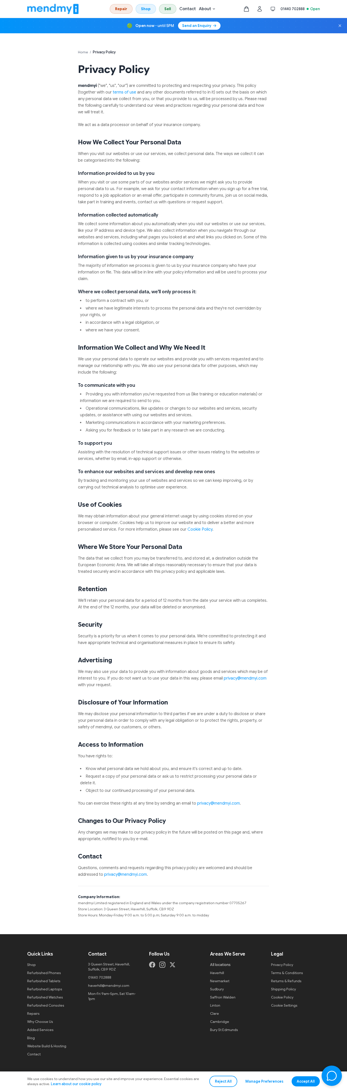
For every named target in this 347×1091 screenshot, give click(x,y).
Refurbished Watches (45, 997)
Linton (215, 1005)
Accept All (306, 1081)
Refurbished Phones (44, 973)
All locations (220, 964)
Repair (121, 9)
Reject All (223, 1081)
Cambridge (219, 1021)
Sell (167, 9)
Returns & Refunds (286, 981)
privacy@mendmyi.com (245, 678)
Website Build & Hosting (46, 1046)
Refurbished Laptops (44, 989)
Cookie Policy (199, 529)
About (205, 8)
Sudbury (217, 989)
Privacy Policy (282, 964)
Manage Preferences (264, 1081)
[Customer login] (259, 8)
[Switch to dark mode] (272, 8)
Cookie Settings (284, 1005)
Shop (146, 9)
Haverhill (217, 973)
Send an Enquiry (196, 25)
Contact (187, 8)
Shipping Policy (283, 989)
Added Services (40, 1029)
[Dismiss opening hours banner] (340, 26)
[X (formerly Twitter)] (172, 965)
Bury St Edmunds (224, 1029)
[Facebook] (152, 965)
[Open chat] (332, 1076)
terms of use (124, 92)
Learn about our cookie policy (76, 1084)
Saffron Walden (222, 997)
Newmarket (219, 981)
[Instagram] (162, 965)
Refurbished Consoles (45, 1005)
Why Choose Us (40, 1021)
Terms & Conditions (287, 973)
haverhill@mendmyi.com (108, 985)
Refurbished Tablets (43, 981)
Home (83, 52)
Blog (31, 1038)
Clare (214, 1013)
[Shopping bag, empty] (246, 8)
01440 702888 (292, 9)
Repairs (33, 1013)
